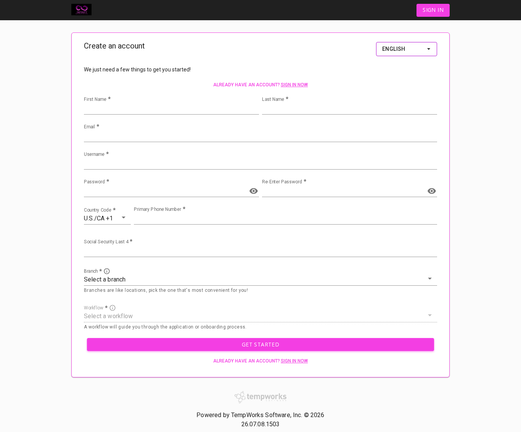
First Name (95, 99)
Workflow (93, 307)
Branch (91, 271)
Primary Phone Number (157, 209)
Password (94, 181)
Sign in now (294, 84)
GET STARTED (260, 344)
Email (89, 126)
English (393, 49)
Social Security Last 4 (106, 241)
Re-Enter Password (282, 181)
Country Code (97, 210)
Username (94, 154)
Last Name (273, 99)
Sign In (433, 9)
